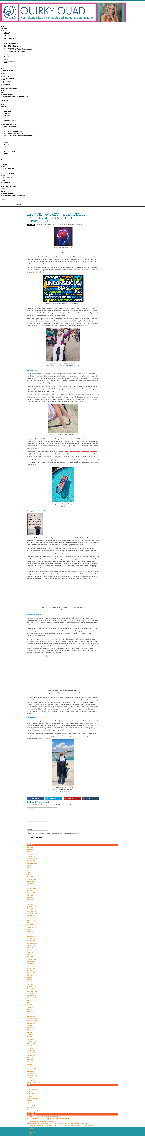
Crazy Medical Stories (9, 42)
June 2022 (30, 950)
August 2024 (31, 893)
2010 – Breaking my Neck (11, 43)
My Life (5, 30)
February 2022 (31, 959)
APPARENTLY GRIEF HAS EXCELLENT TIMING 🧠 (41, 1121)
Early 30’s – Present (10, 38)
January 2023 (31, 936)
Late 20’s (6, 37)
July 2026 (30, 847)
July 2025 (30, 868)
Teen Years (7, 33)
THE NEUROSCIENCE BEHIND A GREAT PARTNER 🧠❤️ (42, 1116)
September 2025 (32, 863)
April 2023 (30, 929)
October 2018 (31, 1050)
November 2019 (32, 1021)
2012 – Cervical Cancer (10, 45)
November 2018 (32, 1048)
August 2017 (31, 1082)
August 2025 (31, 865)
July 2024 (30, 895)
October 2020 (31, 995)
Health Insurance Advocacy (9, 88)
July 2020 (30, 1002)
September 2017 (32, 1080)
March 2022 (30, 957)
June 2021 (30, 977)
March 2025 (30, 877)
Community (4, 100)
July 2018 (30, 1057)
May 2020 (30, 1007)
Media (3, 92)
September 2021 (32, 970)
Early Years (7, 32)
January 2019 (31, 1044)
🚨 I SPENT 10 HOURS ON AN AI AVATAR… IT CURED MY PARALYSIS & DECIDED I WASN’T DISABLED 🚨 (57, 1123)
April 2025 (30, 874)
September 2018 (32, 1053)
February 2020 (31, 1014)
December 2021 (32, 963)
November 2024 (32, 886)
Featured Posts (7, 81)
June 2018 (30, 1059)
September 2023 (32, 918)
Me (5, 58)
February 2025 (31, 879)
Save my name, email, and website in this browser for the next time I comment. (53, 833)
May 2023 (30, 927)
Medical (5, 72)
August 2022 (31, 945)
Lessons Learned (8, 70)
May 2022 (30, 952)
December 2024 (32, 883)
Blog (2, 68)
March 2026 (30, 854)
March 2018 (30, 1066)
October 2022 (31, 941)
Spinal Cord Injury (8, 75)
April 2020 (30, 1009)
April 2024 (30, 902)
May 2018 (30, 1062)
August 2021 (31, 973)
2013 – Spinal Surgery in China (13, 46)
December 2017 (32, 1073)
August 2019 (31, 1027)
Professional (31, 1105)
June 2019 (30, 1032)
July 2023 (30, 922)
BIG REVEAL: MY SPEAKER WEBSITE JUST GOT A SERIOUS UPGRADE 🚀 (48, 1119)
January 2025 (31, 881)
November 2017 (32, 1075)
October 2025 (31, 861)
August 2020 (31, 1000)
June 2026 (30, 849)
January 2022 (31, 961)
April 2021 (30, 982)
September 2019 (32, 1025)
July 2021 (30, 975)
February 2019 (31, 1041)
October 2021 (31, 968)
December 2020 (32, 991)
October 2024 (31, 888)
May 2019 (30, 1034)
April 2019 (30, 1037)
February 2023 (31, 934)
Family (6, 59)
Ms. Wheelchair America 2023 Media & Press (15, 96)
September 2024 (32, 890)
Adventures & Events (10, 61)
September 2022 (32, 943)
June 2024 (30, 897)
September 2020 (32, 998)
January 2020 (31, 1016)
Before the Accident (8, 78)
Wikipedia (58, 378)
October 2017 (31, 1078)
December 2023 (32, 911)
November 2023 (32, 913)
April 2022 (30, 954)
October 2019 (31, 1023)
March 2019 (30, 1039)
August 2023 (31, 920)
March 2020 (30, 1012)
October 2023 (31, 915)
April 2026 (30, 851)
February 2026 (31, 856)
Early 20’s (7, 35)
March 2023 (30, 932)
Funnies (5, 83)
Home (2, 26)
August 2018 (31, 1055)
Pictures (5, 55)
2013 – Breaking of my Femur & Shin (14, 48)
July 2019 (30, 1030)
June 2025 (30, 870)
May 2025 (30, 872)
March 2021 (30, 984)
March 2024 (30, 904)
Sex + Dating (6, 84)
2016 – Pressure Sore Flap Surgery (14, 51)
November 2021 (32, 966)
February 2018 (31, 1069)
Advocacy (7, 56)
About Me (4, 28)
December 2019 (32, 1018)
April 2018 (30, 1064)
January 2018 (31, 1071)
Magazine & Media (8, 94)
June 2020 (30, 1005)
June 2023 (30, 925)
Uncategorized (7, 76)
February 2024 (31, 906)
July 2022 (30, 948)
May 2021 (30, 980)
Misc (4, 73)
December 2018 (32, 1046)
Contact (3, 90)
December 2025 (32, 858)
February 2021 (31, 986)
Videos (6, 62)
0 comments (78, 224)
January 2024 (31, 909)
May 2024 (30, 900)
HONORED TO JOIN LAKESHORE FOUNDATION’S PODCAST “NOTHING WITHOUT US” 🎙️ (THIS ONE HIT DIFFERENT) (60, 1126)
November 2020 (32, 993)
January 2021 (31, 989)
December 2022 (32, 938)
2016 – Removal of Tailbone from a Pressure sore (18, 49)
